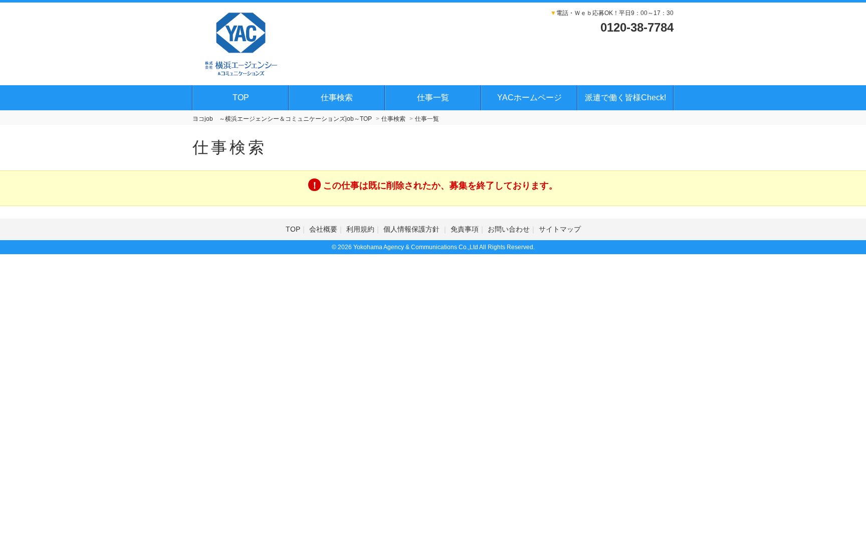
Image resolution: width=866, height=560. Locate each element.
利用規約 (360, 229)
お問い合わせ (509, 229)
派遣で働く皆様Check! (625, 97)
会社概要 (323, 229)
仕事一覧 (433, 97)
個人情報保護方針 (412, 229)
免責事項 (465, 229)
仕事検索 (337, 97)
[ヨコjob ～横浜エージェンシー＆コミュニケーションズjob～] (241, 43)
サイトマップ (560, 229)
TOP (241, 97)
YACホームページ (529, 97)
